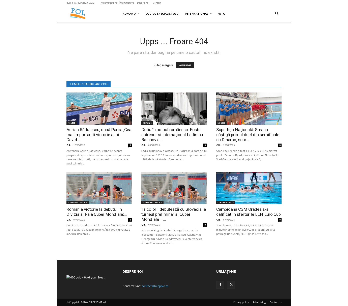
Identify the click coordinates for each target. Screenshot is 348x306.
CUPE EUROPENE (226, 202)
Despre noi (143, 2)
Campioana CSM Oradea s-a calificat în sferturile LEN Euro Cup (248, 212)
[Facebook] (220, 285)
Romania (129, 13)
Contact (157, 2)
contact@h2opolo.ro (155, 286)
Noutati (72, 122)
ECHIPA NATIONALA (77, 202)
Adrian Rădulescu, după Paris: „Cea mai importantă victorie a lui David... (98, 134)
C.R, (68, 145)
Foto (221, 13)
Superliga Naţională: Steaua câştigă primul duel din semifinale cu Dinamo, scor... (247, 134)
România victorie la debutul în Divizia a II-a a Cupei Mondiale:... (96, 212)
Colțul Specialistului (162, 13)
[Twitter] (231, 285)
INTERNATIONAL (196, 13)
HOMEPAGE (185, 65)
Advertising (259, 302)
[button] (277, 14)
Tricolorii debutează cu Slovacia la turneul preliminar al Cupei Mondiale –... (173, 214)
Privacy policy (241, 302)
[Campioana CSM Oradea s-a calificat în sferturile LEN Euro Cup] (249, 188)
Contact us (275, 302)
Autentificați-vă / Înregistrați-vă (117, 2)
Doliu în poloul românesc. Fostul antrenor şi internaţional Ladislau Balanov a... (172, 134)
